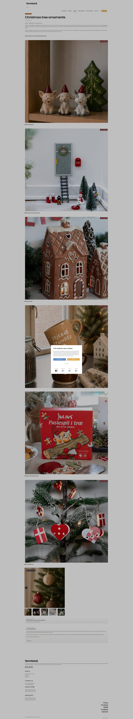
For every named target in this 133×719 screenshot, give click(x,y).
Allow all (73, 359)
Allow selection (59, 359)
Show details (66, 364)
